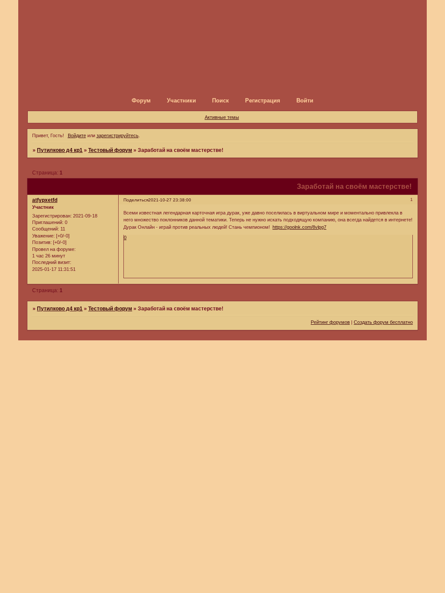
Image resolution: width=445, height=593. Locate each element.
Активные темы (222, 117)
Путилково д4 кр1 (60, 150)
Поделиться (135, 200)
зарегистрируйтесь (117, 135)
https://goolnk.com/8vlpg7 (299, 227)
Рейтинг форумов (330, 322)
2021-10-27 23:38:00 (169, 200)
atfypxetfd (44, 200)
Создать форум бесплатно (383, 322)
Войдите (77, 135)
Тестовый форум (110, 150)
